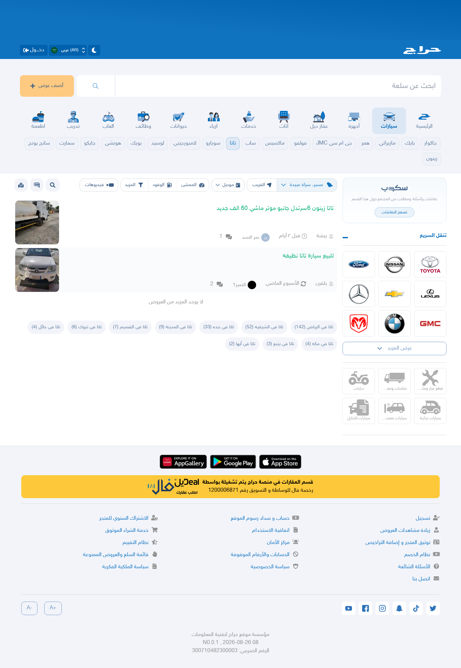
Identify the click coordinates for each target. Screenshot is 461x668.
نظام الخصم (417, 555)
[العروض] (21, 185)
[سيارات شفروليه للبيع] (394, 294)
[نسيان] (394, 264)
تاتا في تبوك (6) (87, 327)
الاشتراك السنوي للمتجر (123, 518)
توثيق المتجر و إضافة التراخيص (397, 543)
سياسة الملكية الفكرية (125, 567)
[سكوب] (37, 185)
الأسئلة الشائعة (414, 567)
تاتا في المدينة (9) (175, 327)
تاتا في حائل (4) (46, 327)
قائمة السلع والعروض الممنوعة (115, 555)
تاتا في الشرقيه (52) (264, 327)
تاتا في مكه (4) (319, 344)
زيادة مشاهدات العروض (405, 530)
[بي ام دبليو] (394, 323)
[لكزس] (430, 294)
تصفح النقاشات (394, 212)
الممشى (188, 185)
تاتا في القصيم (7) (130, 327)
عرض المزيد (399, 348)
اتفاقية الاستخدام (271, 530)
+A (53, 608)
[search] (95, 86)
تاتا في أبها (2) (242, 344)
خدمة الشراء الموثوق (126, 530)
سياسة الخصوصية (270, 567)
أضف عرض (50, 86)
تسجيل (423, 518)
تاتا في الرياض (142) (314, 327)
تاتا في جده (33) (219, 327)
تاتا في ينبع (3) (280, 344)
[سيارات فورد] (359, 264)
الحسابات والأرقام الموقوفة (260, 555)
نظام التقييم (135, 543)
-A (29, 608)
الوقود (158, 185)
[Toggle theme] (94, 50)
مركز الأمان (278, 543)
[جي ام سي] (430, 323)
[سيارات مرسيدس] (359, 294)
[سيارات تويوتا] (430, 264)
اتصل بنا (421, 579)
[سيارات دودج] (359, 323)
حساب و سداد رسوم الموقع (260, 518)
